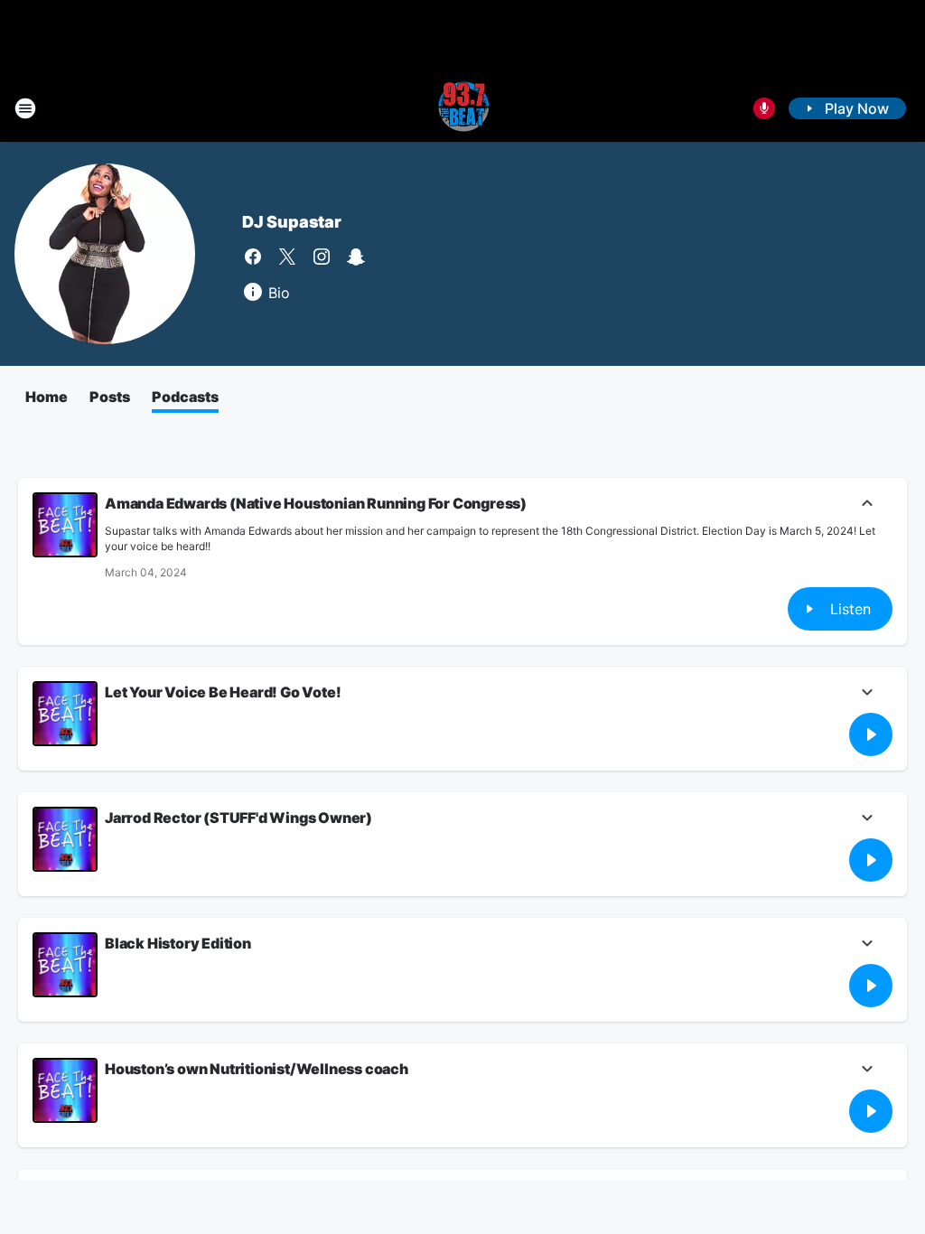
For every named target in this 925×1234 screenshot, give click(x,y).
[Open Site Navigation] (25, 108)
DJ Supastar (291, 221)
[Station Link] (462, 108)
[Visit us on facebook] (253, 256)
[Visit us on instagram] (321, 256)
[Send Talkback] (764, 108)
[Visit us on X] (287, 256)
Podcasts (185, 397)
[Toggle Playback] (65, 524)
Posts (109, 397)
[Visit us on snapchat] (356, 256)
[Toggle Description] (867, 504)
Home (46, 397)
